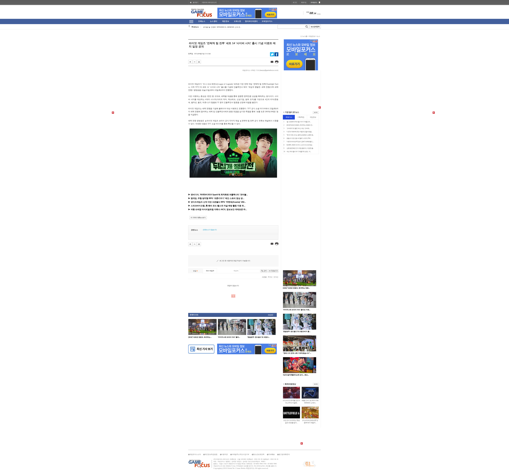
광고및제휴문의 (284, 419)
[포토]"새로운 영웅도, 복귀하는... (200, 337)
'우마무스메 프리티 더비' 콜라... (229, 337)
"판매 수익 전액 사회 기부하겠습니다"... (297, 318)
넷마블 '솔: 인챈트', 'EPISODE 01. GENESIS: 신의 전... (222, 25)
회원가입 (303, 2)
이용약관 (224, 419)
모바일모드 (314, 2)
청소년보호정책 (258, 419)
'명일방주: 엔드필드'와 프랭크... (258, 337)
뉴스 (318, 36)
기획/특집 (300, 82)
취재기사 (289, 82)
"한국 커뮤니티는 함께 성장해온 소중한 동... (300, 99)
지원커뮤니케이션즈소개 (209, 2)
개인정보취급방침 (211, 419)
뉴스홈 (304, 36)
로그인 (295, 2)
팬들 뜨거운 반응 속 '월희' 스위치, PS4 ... (299, 103)
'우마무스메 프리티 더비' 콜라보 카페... (296, 274)
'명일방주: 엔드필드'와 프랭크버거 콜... (296, 296)
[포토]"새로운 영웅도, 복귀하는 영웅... (296, 252)
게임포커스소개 (195, 419)
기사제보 (271, 419)
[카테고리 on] (191, 21)
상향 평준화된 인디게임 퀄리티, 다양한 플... (300, 113)
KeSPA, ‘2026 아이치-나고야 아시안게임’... (300, 109)
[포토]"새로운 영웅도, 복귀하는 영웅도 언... (300, 89)
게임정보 (312, 36)
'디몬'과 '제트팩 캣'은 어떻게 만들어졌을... (299, 96)
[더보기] (316, 77)
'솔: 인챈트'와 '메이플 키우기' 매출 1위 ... (299, 86)
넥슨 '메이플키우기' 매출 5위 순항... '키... (299, 116)
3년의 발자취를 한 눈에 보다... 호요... (296, 339)
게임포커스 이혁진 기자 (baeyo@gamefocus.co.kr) (260, 70)
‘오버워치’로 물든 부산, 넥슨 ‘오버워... (298, 93)
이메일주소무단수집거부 (240, 419)
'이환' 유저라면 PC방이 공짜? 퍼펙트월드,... (300, 106)
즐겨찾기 (195, 2)
